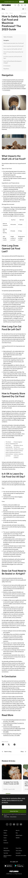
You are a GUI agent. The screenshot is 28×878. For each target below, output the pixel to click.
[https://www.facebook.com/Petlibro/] (7, 824)
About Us (17, 830)
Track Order (6, 853)
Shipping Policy (7, 850)
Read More (6, 68)
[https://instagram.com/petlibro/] (14, 824)
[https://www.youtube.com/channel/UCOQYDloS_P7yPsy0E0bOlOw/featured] (21, 824)
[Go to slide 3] (20, 793)
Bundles (5, 840)
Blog (3, 9)
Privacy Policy (6, 816)
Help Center (6, 848)
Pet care (11, 13)
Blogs (7, 13)
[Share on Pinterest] (14, 744)
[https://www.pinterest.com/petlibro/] (10, 824)
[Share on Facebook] (3, 744)
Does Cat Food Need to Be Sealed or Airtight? (14, 88)
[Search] (15, 5)
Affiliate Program (19, 835)
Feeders (5, 832)
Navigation (6, 40)
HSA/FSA (17, 837)
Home (3, 13)
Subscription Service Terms (21, 855)
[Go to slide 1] (8, 793)
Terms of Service (13, 816)
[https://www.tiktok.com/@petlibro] (17, 824)
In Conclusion (7, 66)
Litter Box (5, 830)
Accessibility (18, 853)
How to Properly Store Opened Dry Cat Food (14, 85)
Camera (5, 837)
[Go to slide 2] (14, 793)
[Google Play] (19, 865)
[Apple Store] (8, 865)
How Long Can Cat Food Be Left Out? (13, 49)
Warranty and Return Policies (7, 856)
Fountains (5, 835)
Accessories (6, 842)
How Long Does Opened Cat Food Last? (14, 46)
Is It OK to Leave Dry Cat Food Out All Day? (13, 86)
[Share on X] (9, 744)
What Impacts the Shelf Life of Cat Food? (14, 43)
